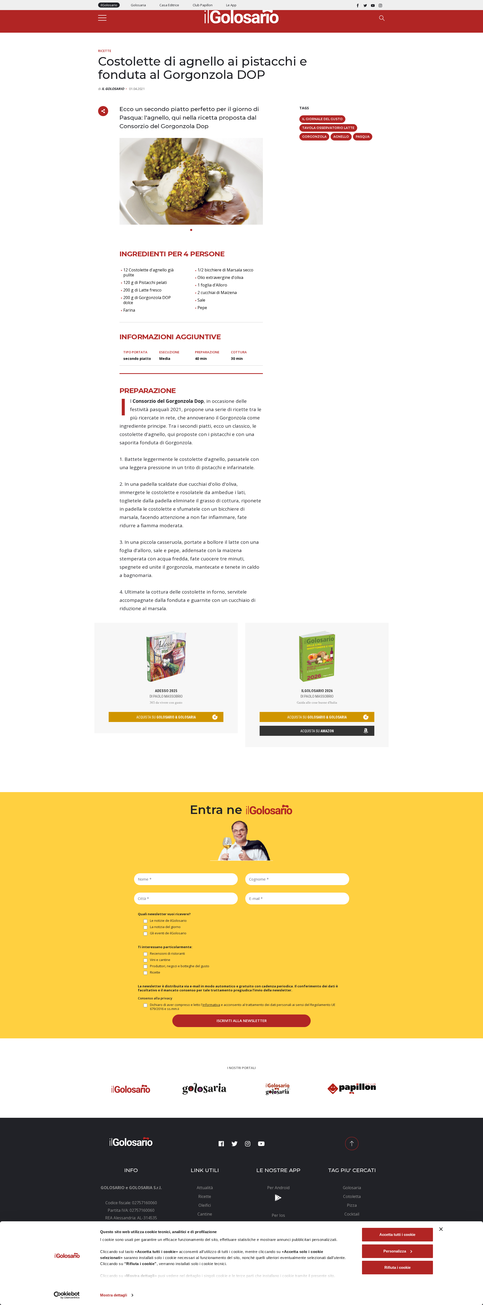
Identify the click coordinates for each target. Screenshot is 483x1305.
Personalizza (394, 1251)
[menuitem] (205, 1187)
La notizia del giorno (165, 927)
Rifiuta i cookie (397, 1267)
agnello (341, 136)
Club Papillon (203, 5)
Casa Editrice (169, 5)
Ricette (104, 51)
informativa (211, 1004)
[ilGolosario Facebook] (358, 5)
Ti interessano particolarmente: (165, 947)
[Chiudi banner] (441, 1229)
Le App (231, 5)
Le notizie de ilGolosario (168, 921)
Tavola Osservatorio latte (328, 128)
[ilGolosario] (241, 15)
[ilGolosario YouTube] (373, 5)
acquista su (166, 717)
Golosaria (138, 5)
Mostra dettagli (113, 1295)
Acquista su (317, 731)
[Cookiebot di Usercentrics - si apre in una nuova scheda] (67, 1295)
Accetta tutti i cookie (397, 1234)
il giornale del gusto (322, 119)
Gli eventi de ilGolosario (168, 933)
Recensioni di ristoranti (167, 953)
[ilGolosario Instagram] (380, 5)
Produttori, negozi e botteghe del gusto (179, 966)
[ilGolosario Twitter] (365, 5)
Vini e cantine (160, 960)
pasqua (363, 136)
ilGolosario (109, 5)
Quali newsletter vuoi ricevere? (164, 914)
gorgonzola (314, 136)
